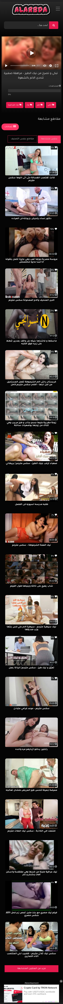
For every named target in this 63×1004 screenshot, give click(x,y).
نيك (28, 105)
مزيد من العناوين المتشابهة (31, 968)
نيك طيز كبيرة (13, 105)
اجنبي (50, 105)
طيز (38, 105)
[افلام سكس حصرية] (31, 10)
